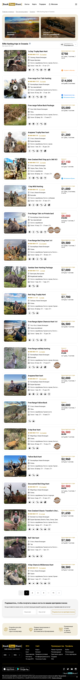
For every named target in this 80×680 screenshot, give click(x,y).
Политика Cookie (41, 659)
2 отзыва (42, 352)
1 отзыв (42, 271)
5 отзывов (43, 433)
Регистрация (69, 652)
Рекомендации (56, 652)
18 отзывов (42, 379)
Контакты (29, 656)
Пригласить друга (57, 654)
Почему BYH (30, 659)
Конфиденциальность (43, 656)
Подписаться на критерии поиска (63, 612)
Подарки (54, 656)
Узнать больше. (57, 678)
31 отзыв (42, 514)
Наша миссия (30, 654)
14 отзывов (42, 487)
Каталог (38, 652)
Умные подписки (56, 649)
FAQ (52, 659)
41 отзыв (42, 189)
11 (53, 593)
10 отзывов (42, 243)
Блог (27, 652)
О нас (27, 649)
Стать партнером (70, 654)
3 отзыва (43, 162)
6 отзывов (42, 135)
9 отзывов (42, 568)
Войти (67, 649)
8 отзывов (43, 54)
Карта (37, 649)
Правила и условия (42, 654)
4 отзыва (43, 81)
